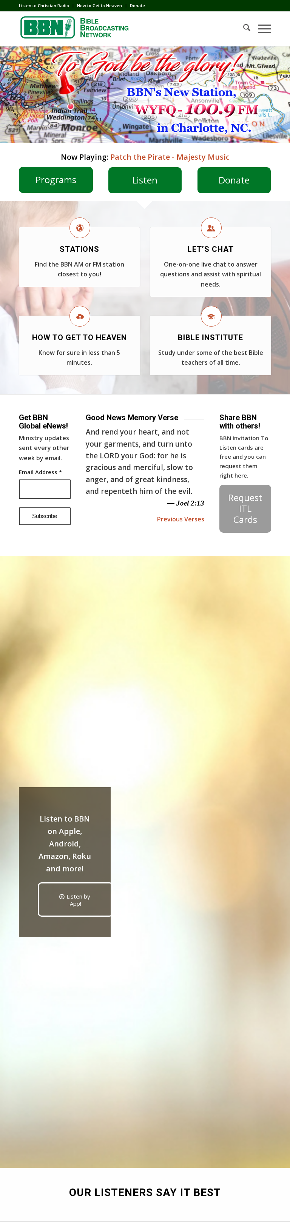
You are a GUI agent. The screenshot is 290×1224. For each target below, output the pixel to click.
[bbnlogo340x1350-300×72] (75, 29)
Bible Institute (210, 337)
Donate (137, 5)
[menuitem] (46, 6)
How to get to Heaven (79, 337)
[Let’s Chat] (211, 227)
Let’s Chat (211, 249)
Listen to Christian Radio (44, 5)
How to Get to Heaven (99, 5)
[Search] (243, 29)
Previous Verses (180, 519)
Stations (79, 249)
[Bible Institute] (211, 316)
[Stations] (79, 227)
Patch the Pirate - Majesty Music (170, 157)
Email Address (40, 472)
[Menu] (260, 29)
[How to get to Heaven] (79, 316)
